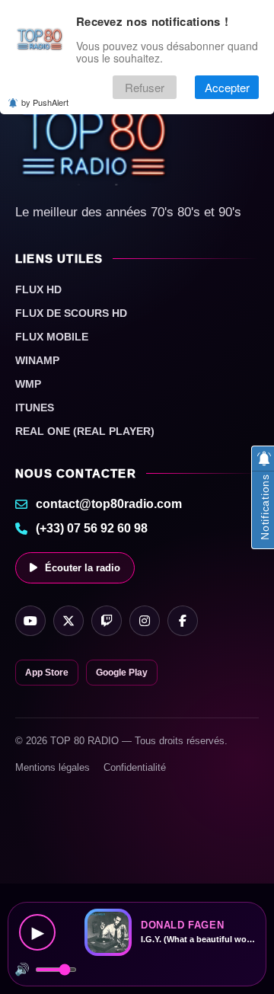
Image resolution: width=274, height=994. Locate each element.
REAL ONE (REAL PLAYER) (85, 431)
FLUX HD (38, 289)
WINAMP (37, 360)
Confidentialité (135, 767)
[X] (68, 621)
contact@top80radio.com (109, 503)
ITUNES (34, 407)
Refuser (144, 87)
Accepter (227, 87)
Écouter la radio (82, 568)
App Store (46, 672)
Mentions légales (52, 767)
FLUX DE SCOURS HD (71, 313)
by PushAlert (44, 102)
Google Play (122, 672)
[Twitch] (106, 621)
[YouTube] (30, 621)
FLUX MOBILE (51, 337)
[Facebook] (182, 621)
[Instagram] (144, 621)
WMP (28, 384)
